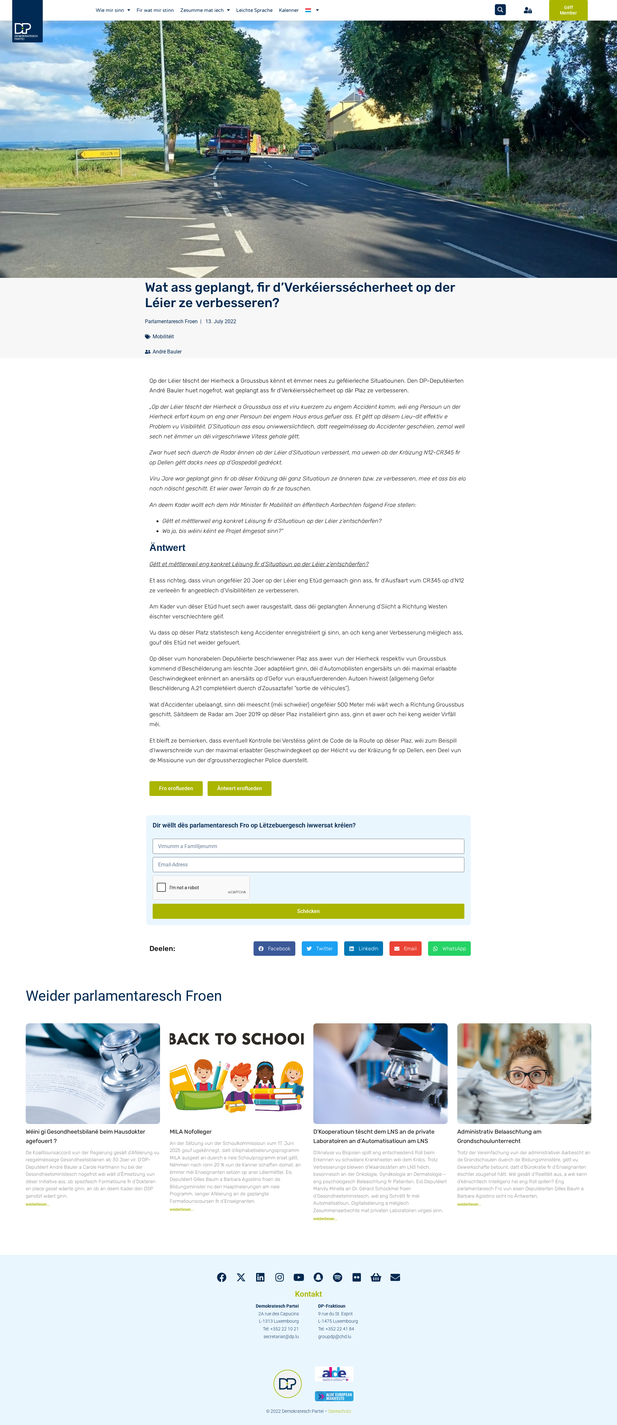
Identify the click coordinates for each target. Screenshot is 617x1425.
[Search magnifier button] (500, 9)
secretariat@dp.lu (281, 1336)
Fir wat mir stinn (155, 10)
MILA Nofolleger (191, 1131)
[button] (274, 948)
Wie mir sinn (110, 10)
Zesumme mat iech (202, 10)
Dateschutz (339, 1411)
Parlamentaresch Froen (171, 321)
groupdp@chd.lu (334, 1336)
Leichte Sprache (254, 10)
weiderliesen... (38, 1204)
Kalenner (289, 10)
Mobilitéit (163, 336)
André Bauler (167, 352)
